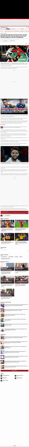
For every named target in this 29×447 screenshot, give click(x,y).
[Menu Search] (27, 27)
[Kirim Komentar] (27, 250)
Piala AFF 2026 (27, 31)
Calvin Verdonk (21, 63)
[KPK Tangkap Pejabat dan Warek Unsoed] (21, 267)
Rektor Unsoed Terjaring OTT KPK (9, 31)
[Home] (4, 27)
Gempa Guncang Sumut (16, 31)
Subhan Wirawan (12, 40)
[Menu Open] (28, 27)
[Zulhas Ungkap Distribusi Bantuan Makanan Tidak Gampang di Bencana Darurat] (2, 320)
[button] (14, 106)
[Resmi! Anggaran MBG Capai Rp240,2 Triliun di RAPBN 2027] (21, 280)
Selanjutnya (8, 215)
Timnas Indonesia (15, 63)
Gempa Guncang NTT (22, 31)
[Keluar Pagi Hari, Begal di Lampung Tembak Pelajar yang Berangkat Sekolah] (7, 280)
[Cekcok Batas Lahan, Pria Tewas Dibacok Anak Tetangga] (7, 292)
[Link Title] (1, 33)
